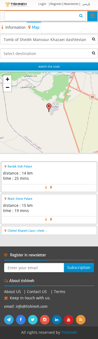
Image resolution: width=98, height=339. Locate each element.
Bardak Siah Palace (20, 166)
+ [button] (7, 79)
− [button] (7, 87)
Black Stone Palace (20, 198)
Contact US (37, 291)
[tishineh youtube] (70, 319)
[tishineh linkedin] (58, 319)
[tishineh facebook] (22, 319)
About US (12, 291)
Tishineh (69, 332)
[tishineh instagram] (46, 319)
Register (56, 4)
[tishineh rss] (81, 319)
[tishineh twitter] (34, 319)
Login (42, 4)
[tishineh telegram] (10, 319)
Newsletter (71, 4)
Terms (59, 291)
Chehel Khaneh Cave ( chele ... (28, 230)
